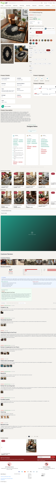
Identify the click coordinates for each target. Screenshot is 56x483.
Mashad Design (13, 7)
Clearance (53, 5)
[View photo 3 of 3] (8, 353)
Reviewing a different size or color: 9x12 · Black (7, 310)
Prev (27, 436)
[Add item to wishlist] (11, 173)
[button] (26, 10)
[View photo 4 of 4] (11, 365)
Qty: (30, 32)
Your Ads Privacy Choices (5, 478)
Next (37, 436)
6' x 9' (52, 50)
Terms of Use (3, 476)
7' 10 (45, 59)
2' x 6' (31, 63)
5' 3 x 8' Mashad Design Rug (42, 205)
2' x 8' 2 (35, 63)
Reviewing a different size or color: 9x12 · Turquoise (8, 376)
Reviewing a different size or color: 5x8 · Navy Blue (8, 298)
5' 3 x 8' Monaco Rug (41, 186)
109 (34, 436)
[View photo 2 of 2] (5, 325)
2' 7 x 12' (44, 63)
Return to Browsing (4, 7)
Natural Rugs (28, 5)
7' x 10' (31, 52)
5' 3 (36, 59)
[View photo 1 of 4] (2, 365)
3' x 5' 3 (35, 50)
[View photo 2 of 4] (5, 365)
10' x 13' (50, 52)
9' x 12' (45, 52)
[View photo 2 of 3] (5, 353)
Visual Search (47, 5)
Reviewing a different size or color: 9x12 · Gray (7, 428)
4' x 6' (39, 50)
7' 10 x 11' (40, 52)
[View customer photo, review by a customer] (4, 262)
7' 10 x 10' (35, 52)
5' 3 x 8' (48, 50)
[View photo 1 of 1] (2, 312)
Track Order (53, 0)
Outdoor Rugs (22, 5)
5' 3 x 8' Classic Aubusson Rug (18, 186)
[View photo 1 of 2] (2, 325)
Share (37, 35)
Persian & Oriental (8, 5)
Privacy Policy (8, 476)
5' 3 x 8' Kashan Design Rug (30, 186)
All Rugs (2, 5)
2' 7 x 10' (40, 63)
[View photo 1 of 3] (2, 353)
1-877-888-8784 (3, 0)
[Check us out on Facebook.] (42, 475)
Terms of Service (42, 460)
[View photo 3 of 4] (8, 365)
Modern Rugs (15, 5)
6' (39, 59)
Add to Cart (39, 32)
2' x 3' (31, 50)
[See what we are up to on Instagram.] (43, 475)
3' (30, 59)
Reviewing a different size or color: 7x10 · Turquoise (8, 363)
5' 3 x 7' (44, 50)
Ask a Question (32, 35)
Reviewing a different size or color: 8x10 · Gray (7, 389)
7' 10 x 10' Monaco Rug (4, 186)
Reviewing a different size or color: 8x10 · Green (7, 402)
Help (50, 0)
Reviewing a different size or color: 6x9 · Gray (7, 322)
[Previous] (1, 180)
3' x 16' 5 (49, 63)
